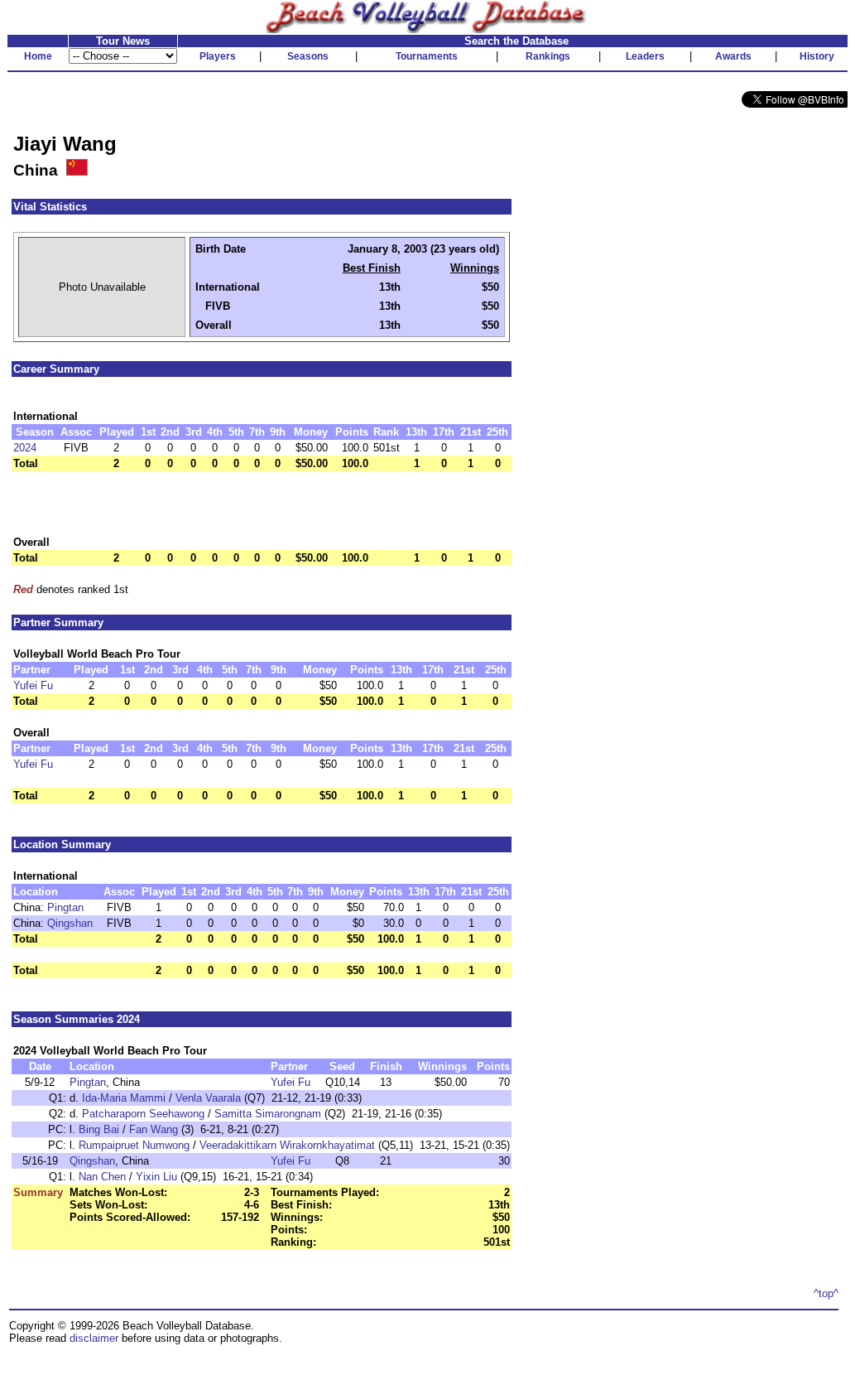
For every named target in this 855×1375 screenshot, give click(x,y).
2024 (24, 447)
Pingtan (65, 907)
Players (217, 56)
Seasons (308, 56)
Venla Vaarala (208, 1098)
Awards (733, 56)
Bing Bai (99, 1129)
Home (38, 56)
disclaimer (94, 1338)
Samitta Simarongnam (267, 1113)
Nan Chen (102, 1176)
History (817, 56)
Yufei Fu (33, 685)
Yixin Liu (156, 1176)
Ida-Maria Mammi (124, 1098)
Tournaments (427, 56)
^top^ (826, 1293)
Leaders (645, 56)
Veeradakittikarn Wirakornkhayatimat (287, 1145)
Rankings (548, 56)
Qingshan (70, 923)
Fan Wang (153, 1129)
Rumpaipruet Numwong (134, 1145)
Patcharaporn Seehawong (143, 1113)
